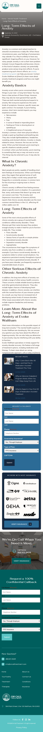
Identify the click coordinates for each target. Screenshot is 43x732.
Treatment (6, 682)
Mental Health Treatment (17, 19)
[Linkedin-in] (29, 720)
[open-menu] (39, 6)
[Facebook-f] (23, 720)
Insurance (26, 686)
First (5, 417)
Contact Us (26, 677)
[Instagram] (26, 720)
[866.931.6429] (3, 659)
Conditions (26, 682)
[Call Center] (14, 551)
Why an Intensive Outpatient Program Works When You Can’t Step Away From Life (26, 378)
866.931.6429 (11, 659)
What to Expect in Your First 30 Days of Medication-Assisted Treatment (27, 391)
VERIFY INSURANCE (19, 524)
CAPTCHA (8, 455)
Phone (10, 429)
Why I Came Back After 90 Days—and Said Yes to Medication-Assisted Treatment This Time (25, 364)
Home (4, 19)
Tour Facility (6, 677)
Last (6, 425)
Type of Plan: (9, 447)
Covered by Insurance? (13, 438)
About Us (25, 672)
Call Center (22, 550)
